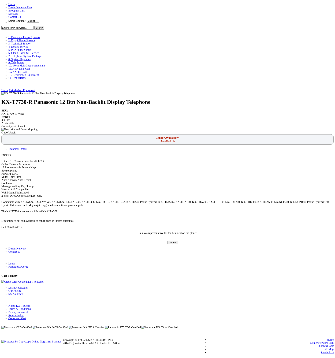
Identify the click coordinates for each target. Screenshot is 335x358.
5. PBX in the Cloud (19, 49)
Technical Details (17, 148)
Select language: (17, 20)
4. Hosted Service (18, 46)
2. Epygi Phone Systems (21, 40)
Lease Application (18, 287)
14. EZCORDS (17, 78)
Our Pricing (14, 290)
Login (11, 263)
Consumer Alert (17, 318)
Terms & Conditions (19, 308)
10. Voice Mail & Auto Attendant (26, 65)
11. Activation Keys (19, 68)
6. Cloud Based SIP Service (23, 52)
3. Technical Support (19, 43)
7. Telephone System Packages (25, 56)
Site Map (13, 13)
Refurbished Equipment (22, 90)
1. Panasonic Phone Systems (24, 37)
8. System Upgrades (19, 59)
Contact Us (14, 16)
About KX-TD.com (19, 305)
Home (11, 4)
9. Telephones (16, 62)
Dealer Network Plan (20, 7)
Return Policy (16, 315)
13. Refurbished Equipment (23, 74)
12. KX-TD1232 (17, 71)
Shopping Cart (16, 10)
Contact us (14, 251)
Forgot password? (18, 266)
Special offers (15, 293)
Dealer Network (17, 248)
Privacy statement (18, 312)
